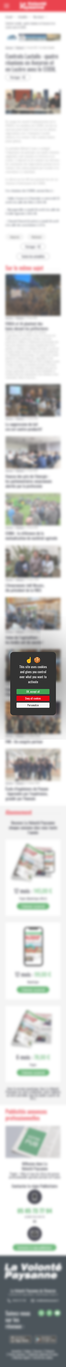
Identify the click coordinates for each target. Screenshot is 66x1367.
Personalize (33, 705)
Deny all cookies (33, 698)
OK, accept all (33, 692)
